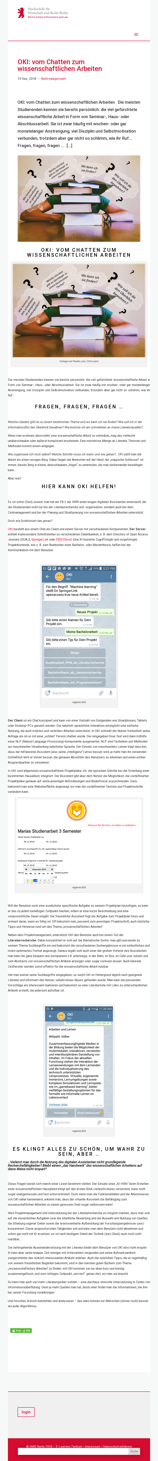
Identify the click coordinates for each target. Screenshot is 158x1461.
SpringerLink (39, 539)
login (26, 1412)
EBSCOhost (64, 539)
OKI (10, 529)
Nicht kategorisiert (53, 79)
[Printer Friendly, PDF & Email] (21, 1330)
